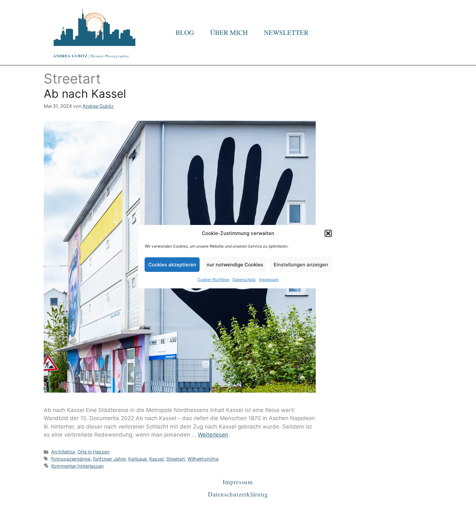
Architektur (63, 451)
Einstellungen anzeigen (301, 265)
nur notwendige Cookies (235, 265)
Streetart (175, 459)
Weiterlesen (213, 434)
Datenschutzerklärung (238, 494)
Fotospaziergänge (70, 459)
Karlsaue (137, 459)
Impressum (268, 279)
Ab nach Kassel (85, 93)
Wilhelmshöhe (203, 459)
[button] (328, 233)
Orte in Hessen (93, 451)
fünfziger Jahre (109, 459)
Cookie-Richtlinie (213, 279)
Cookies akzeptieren (172, 265)
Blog (185, 32)
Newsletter (286, 32)
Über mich (229, 32)
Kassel (156, 459)
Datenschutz (244, 279)
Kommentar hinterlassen (77, 466)
